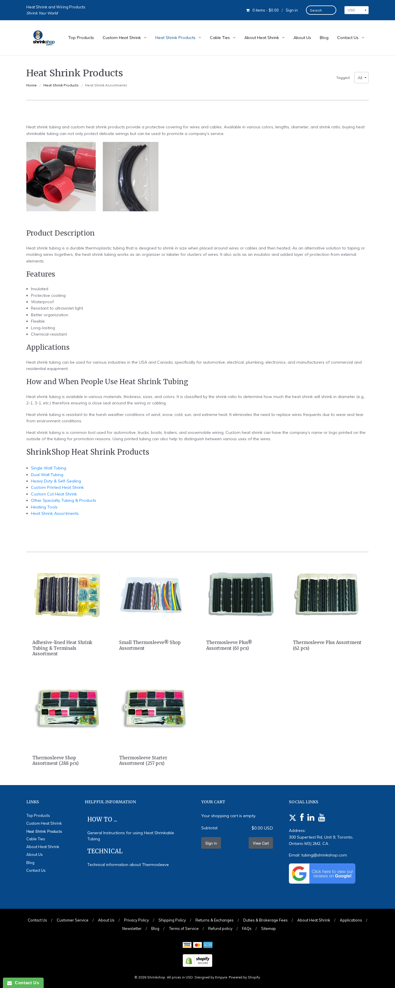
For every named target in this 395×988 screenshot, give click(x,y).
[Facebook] (302, 818)
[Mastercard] (197, 945)
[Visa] (187, 945)
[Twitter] (292, 818)
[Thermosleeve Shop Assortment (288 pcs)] (67, 709)
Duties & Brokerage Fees (265, 920)
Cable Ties (220, 37)
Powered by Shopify (244, 977)
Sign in (292, 10)
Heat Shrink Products (175, 37)
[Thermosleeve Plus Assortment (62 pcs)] (327, 594)
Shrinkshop (156, 977)
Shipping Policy (172, 920)
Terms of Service (184, 928)
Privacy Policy (136, 920)
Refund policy (220, 928)
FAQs (247, 928)
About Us (302, 37)
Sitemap (268, 928)
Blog (324, 37)
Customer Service (72, 920)
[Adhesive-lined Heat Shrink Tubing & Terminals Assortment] (67, 594)
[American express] (208, 945)
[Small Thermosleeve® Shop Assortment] (154, 594)
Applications (351, 920)
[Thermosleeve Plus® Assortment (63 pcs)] (241, 594)
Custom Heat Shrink (122, 37)
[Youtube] (321, 818)
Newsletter (132, 928)
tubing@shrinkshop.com (324, 855)
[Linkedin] (310, 818)
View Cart (261, 843)
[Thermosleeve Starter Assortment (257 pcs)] (154, 709)
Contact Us (348, 37)
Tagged (343, 78)
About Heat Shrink (261, 37)
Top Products (81, 37)
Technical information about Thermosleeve (128, 864)
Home (31, 85)
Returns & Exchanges (214, 920)
